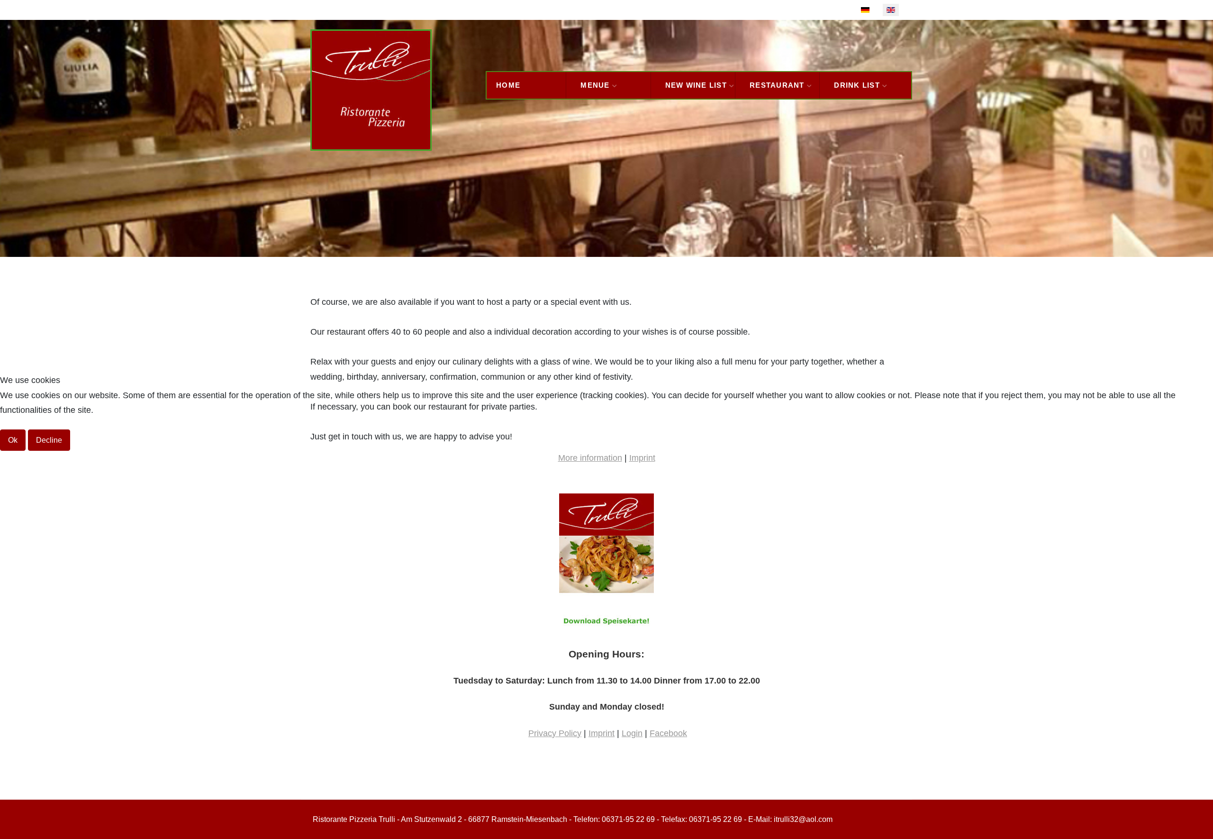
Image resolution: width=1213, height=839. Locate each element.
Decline (49, 440)
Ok (13, 440)
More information (590, 458)
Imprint (642, 458)
